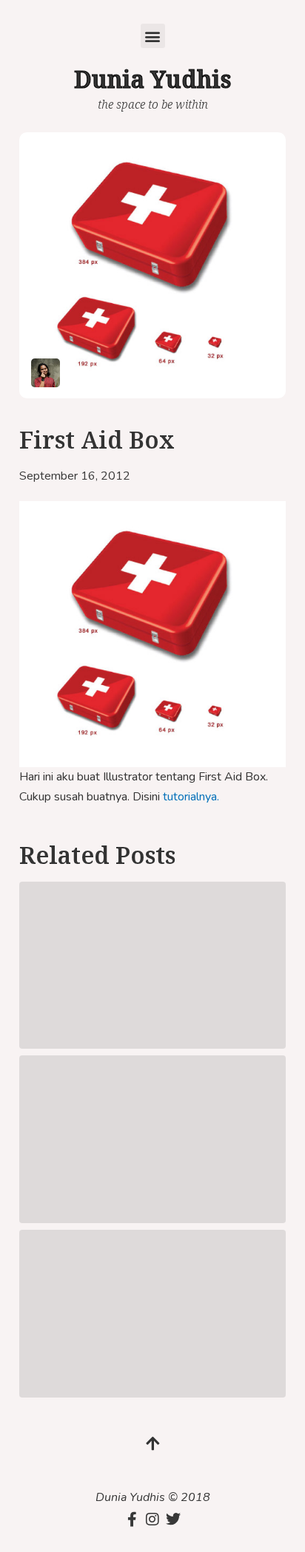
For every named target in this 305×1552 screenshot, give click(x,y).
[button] (153, 36)
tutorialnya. (191, 797)
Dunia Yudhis (152, 79)
